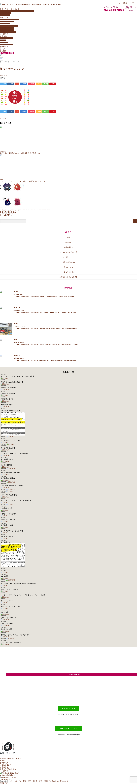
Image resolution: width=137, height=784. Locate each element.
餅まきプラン (5, 23)
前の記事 (3, 118)
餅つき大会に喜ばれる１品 (68, 252)
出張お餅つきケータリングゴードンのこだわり (17, 11)
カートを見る (123, 3)
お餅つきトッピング (7, 28)
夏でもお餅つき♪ (18, 294)
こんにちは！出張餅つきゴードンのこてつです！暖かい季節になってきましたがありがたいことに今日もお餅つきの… (45, 360)
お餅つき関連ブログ (68, 262)
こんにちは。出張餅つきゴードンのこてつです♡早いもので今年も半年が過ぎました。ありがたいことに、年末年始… (45, 312)
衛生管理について (6, 44)
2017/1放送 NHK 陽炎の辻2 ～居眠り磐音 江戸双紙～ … (20, 153)
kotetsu (7, 78)
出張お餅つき (5, 767)
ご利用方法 (4, 34)
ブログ (2, 49)
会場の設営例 (68, 247)
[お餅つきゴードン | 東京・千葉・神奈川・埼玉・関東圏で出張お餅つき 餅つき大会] (30, 4)
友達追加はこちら (68, 708)
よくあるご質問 (5, 13)
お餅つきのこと (5, 36)
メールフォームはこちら (68, 728)
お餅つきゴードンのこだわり (10, 758)
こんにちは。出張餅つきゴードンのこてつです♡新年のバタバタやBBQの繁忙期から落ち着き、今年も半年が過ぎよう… (46, 328)
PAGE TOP (4, 783)
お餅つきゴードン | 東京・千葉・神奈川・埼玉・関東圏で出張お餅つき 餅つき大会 (38, 781)
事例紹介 (68, 242)
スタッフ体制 (5, 15)
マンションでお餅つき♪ (20, 326)
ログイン (134, 3)
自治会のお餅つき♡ (19, 358)
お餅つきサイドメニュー (9, 26)
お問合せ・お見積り (7, 53)
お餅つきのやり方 (6, 38)
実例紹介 (3, 40)
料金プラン (4, 17)
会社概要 (3, 51)
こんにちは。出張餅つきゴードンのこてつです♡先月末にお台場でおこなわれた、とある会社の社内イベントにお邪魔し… (47, 344)
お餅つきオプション (7, 30)
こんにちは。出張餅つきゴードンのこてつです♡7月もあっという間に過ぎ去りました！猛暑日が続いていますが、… (45, 296)
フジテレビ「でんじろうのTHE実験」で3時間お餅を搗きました (23, 181)
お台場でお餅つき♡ (19, 342)
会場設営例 (4, 42)
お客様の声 (4, 47)
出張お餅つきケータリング (9, 19)
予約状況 (68, 237)
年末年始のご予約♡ (19, 310)
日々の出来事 (68, 267)
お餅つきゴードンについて (9, 9)
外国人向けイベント (7, 21)
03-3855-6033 (114, 9)
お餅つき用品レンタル (8, 32)
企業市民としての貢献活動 (68, 277)
